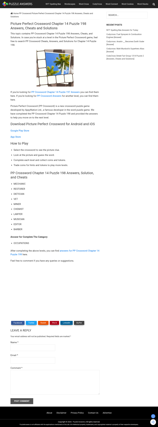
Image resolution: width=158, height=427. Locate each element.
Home (16, 13)
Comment (16, 368)
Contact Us (93, 413)
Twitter (31, 323)
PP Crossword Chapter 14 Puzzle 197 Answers (55, 92)
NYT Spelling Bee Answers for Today (122, 30)
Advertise (107, 413)
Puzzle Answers (79, 422)
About (49, 413)
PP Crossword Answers (49, 95)
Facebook (18, 323)
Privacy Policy (77, 413)
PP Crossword (25, 13)
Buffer (79, 323)
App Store (15, 136)
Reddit (43, 323)
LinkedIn (66, 323)
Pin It (54, 323)
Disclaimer (61, 413)
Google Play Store (19, 130)
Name (14, 342)
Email (14, 355)
